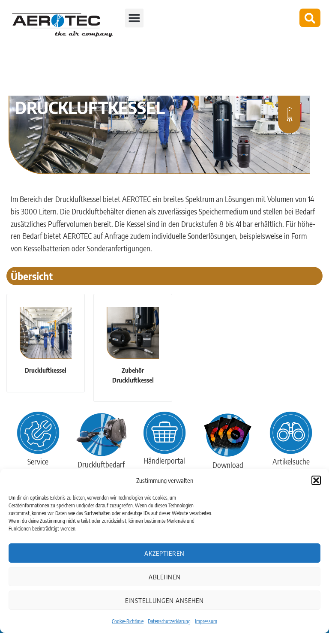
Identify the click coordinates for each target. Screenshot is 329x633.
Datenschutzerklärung (169, 621)
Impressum (206, 621)
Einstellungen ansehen (164, 600)
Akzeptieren (164, 553)
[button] (316, 480)
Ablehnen (165, 577)
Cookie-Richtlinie (128, 621)
